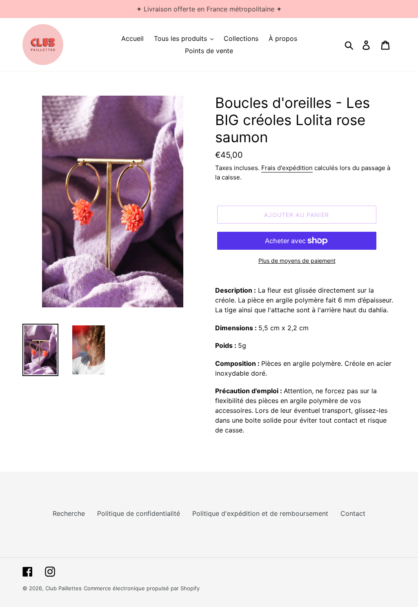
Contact (352, 513)
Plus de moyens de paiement (297, 260)
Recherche (69, 513)
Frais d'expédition (287, 168)
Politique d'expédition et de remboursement (260, 513)
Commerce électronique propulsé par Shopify (142, 588)
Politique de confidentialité (138, 513)
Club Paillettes (63, 588)
